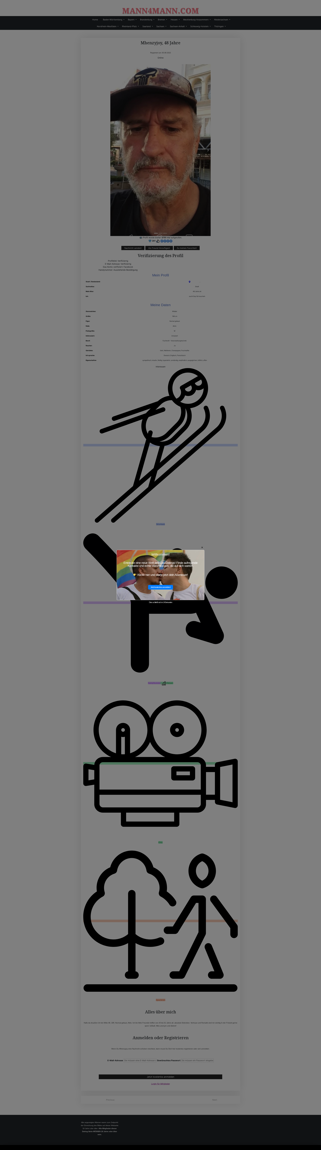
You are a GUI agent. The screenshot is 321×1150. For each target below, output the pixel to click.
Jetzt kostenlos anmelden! (161, 587)
